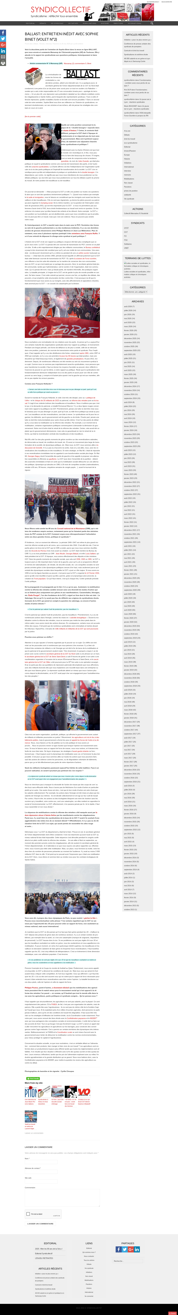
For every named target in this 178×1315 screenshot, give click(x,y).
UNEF (126, 248)
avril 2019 (128, 658)
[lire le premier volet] (32, 116)
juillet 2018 (128, 694)
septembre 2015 (130, 830)
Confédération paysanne (76, 1018)
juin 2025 (127, 362)
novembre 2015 (130, 822)
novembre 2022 (130, 486)
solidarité (127, 195)
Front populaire (40, 579)
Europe (127, 155)
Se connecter (89, 1296)
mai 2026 (127, 318)
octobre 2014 (129, 866)
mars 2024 (128, 422)
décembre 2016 (130, 770)
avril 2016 (128, 802)
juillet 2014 (128, 877)
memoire (127, 175)
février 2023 (128, 474)
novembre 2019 (130, 630)
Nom (27, 1158)
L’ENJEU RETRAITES (44, 1258)
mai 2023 (127, 462)
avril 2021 (128, 562)
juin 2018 (127, 698)
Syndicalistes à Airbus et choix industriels (43, 1102)
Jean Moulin (60, 554)
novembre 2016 (130, 774)
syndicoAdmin (78, 44)
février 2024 (128, 426)
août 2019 (128, 642)
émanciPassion (130, 151)
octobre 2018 (129, 682)
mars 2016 (128, 806)
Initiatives (73, 23)
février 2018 (128, 714)
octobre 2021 (129, 538)
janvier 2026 (129, 334)
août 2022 (128, 498)
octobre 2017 (129, 730)
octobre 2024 (129, 394)
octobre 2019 (129, 634)
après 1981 (84, 353)
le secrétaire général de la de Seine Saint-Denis (45, 657)
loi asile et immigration (35, 197)
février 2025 (128, 378)
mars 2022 (128, 518)
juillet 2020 (128, 598)
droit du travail (129, 139)
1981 (90, 559)
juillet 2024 (128, 406)
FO (125, 236)
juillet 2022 (128, 502)
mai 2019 (127, 654)
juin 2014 (127, 881)
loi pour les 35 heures (67, 356)
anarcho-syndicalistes (40, 167)
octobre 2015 (129, 826)
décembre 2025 (130, 338)
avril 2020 (128, 610)
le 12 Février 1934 (92, 573)
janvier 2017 (129, 766)
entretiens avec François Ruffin (85, 233)
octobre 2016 (129, 778)
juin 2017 (127, 746)
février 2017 (128, 762)
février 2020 (128, 618)
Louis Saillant (90, 554)
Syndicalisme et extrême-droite (136, 54)
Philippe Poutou (31, 988)
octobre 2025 (129, 346)
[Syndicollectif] (89, 12)
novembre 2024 (130, 390)
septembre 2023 (130, 446)
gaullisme (52, 459)
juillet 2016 (128, 790)
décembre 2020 (130, 578)
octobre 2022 (129, 490)
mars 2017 (128, 758)
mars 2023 (128, 470)
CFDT (126, 228)
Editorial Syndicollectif (43, 1253)
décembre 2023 (130, 434)
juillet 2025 (128, 358)
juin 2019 (127, 650)
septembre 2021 (130, 542)
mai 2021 (127, 558)
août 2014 (128, 873)
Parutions (118, 23)
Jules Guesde (83, 161)
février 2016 (128, 810)
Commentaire (30, 1188)
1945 (83, 559)
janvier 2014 (129, 901)
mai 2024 (127, 414)
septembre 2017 (130, 734)
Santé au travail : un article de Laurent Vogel (30, 1126)
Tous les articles (89, 1260)
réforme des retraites (80, 400)
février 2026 (128, 330)
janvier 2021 (129, 574)
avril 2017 (128, 754)
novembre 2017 (130, 726)
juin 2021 (127, 554)
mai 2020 (127, 606)
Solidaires (128, 244)
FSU (126, 240)
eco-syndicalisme (130, 143)
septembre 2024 (130, 398)
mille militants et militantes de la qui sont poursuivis (76, 629)
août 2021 (128, 546)
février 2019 (128, 666)
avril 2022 (128, 514)
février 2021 (128, 570)
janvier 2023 (129, 478)
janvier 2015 (129, 854)
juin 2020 (127, 602)
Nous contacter (89, 1256)
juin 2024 (127, 410)
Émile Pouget (33, 595)
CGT (126, 232)
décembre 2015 (130, 818)
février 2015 (128, 850)
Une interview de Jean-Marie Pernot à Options (30, 1102)
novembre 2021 (130, 534)
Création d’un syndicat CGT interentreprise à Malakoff (84, 1102)
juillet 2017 (128, 742)
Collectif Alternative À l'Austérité (136, 213)
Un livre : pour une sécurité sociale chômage (57, 1102)
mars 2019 (128, 662)
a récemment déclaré (60, 988)
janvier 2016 (129, 814)
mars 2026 (128, 326)
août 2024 (128, 402)
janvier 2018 (129, 718)
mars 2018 (128, 710)
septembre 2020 (130, 590)
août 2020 (128, 594)
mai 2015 (127, 838)
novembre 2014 (130, 862)
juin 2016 (127, 794)
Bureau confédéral (93, 247)
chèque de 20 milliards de (47, 400)
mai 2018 (127, 702)
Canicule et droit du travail (134, 50)
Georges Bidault (72, 554)
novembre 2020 (130, 582)
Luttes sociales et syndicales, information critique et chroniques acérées (137, 274)
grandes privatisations (75, 359)
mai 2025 (127, 366)
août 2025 (128, 354)
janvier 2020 (129, 622)
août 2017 (128, 738)
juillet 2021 (128, 550)
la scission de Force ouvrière (85, 258)
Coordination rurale (64, 1032)
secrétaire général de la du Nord (60, 654)
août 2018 (128, 690)
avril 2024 (128, 418)
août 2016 (128, 786)
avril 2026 (128, 322)
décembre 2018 (130, 674)
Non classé (128, 183)
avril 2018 (128, 706)
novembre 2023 (130, 438)
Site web (28, 1178)
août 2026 (128, 306)
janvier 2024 (129, 430)
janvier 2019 (129, 670)
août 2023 (128, 450)
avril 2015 (128, 842)
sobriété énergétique (78, 618)
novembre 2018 (130, 678)
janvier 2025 (129, 382)
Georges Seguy (34, 456)
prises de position (131, 191)
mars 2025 (128, 374)
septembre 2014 (130, 869)
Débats (43, 23)
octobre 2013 (129, 909)
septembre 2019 (130, 638)
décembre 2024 (130, 386)
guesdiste (65, 161)
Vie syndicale (57, 23)
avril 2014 (128, 889)
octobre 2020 (129, 586)
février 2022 (128, 522)
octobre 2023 (129, 442)
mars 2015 (128, 846)
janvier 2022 (129, 526)
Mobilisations (89, 23)
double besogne (88, 172)
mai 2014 (127, 885)
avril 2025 (128, 370)
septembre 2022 (130, 494)
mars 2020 (128, 614)
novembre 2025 (130, 342)
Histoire (105, 23)
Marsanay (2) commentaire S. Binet (77, 63)
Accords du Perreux (39, 551)
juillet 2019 (128, 646)
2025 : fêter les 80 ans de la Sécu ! (48, 1249)
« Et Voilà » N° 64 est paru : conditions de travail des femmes (70, 1103)
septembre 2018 (130, 686)
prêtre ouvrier (84, 253)
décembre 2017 (130, 722)
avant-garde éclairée (81, 751)
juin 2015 (127, 834)
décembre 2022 (130, 482)
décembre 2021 (130, 530)
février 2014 (128, 897)
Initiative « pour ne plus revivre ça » (137, 40)
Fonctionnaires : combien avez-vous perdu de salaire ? (137, 83)
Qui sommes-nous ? (89, 1252)
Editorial (30, 23)
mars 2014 (128, 893)
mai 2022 (127, 510)
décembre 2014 (130, 858)
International (134, 23)
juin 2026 (127, 314)
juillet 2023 (128, 454)
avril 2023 (128, 466)
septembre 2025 (130, 350)
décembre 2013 (130, 905)
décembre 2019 (130, 626)
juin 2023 (127, 458)
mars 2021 (128, 566)
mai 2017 (127, 750)
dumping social (47, 203)
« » (90, 918)
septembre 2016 (130, 782)
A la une (127, 131)
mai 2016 (127, 798)
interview (49, 44)
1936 (78, 559)
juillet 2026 (128, 310)
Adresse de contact (33, 1168)
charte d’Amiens (70, 130)
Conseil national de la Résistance (71, 528)
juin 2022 (127, 506)
